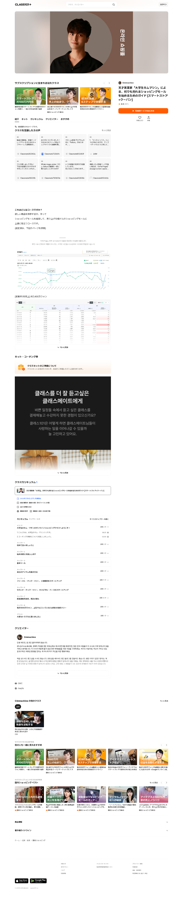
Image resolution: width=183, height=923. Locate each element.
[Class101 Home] (23, 4)
